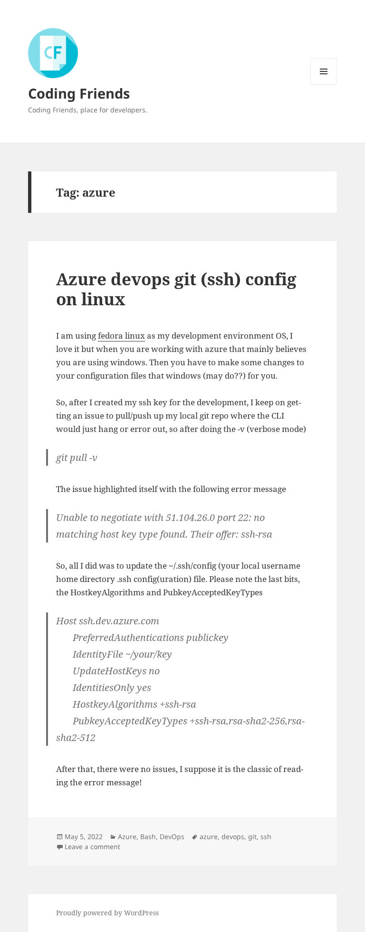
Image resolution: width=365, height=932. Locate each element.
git (252, 836)
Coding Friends (79, 93)
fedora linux (121, 335)
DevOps (172, 836)
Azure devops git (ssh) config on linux (176, 289)
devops (232, 836)
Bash (148, 836)
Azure (127, 836)
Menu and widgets (324, 84)
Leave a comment (92, 846)
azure (209, 836)
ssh (265, 836)
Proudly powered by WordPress (107, 912)
